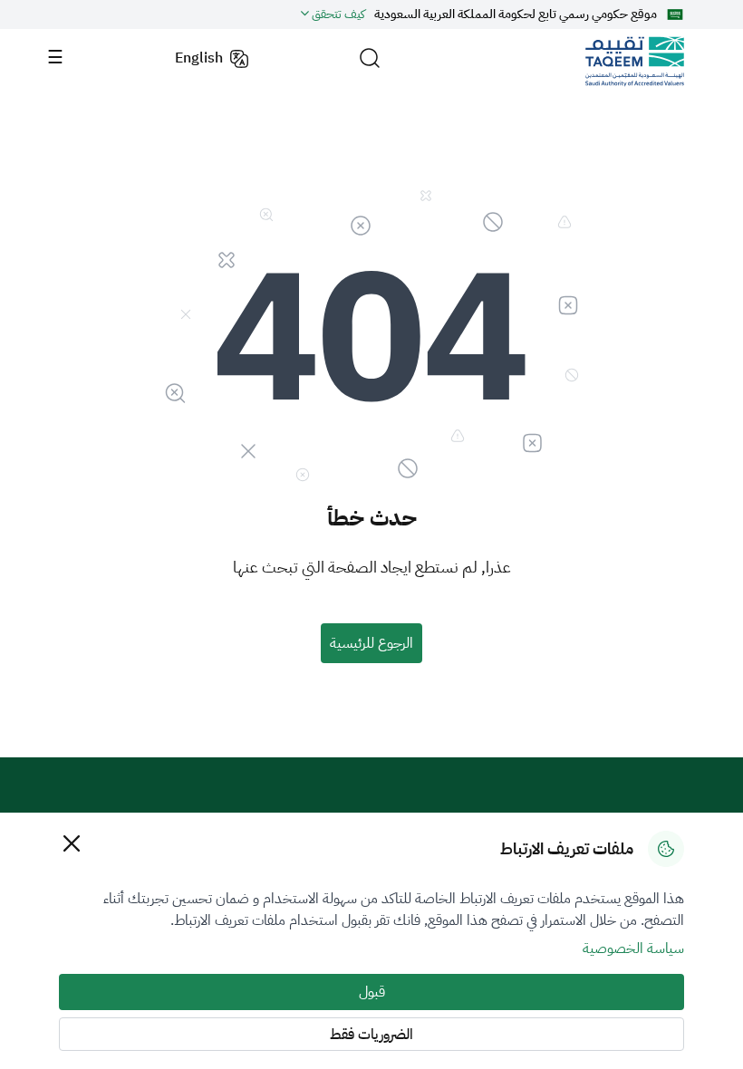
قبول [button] (372, 992)
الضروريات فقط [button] (371, 1034)
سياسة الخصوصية (633, 948)
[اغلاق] (71, 843)
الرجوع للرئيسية (371, 643)
